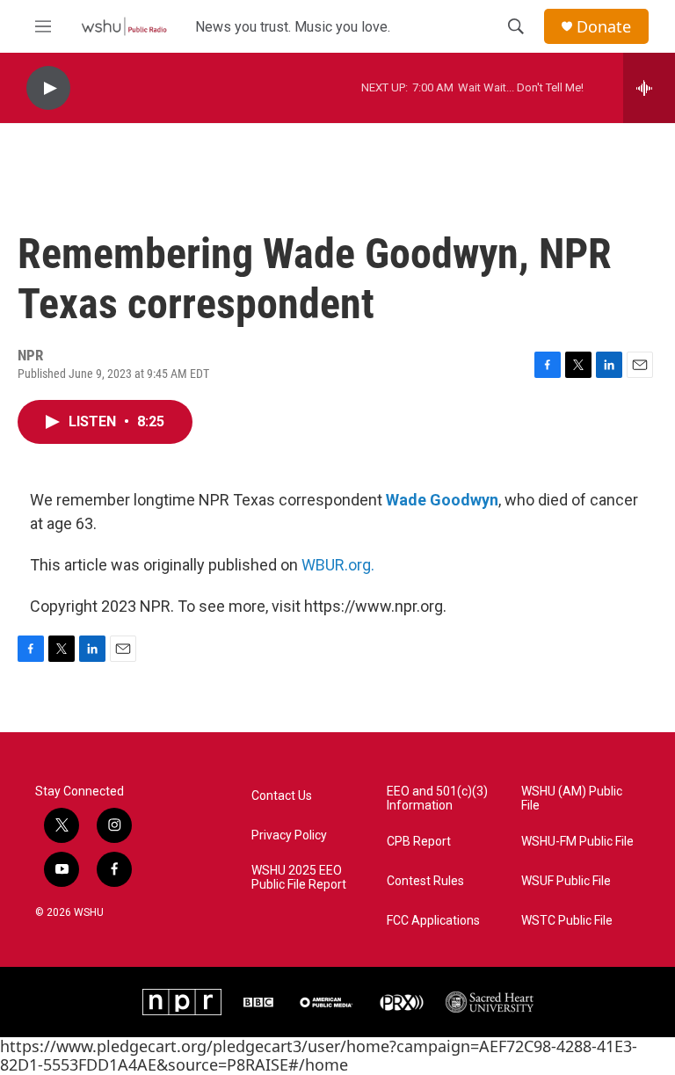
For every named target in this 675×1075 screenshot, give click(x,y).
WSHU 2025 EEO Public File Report (298, 877)
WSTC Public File (567, 920)
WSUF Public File (566, 881)
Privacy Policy (289, 835)
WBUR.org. (337, 565)
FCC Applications (433, 920)
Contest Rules (425, 881)
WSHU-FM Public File (577, 841)
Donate (604, 27)
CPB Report (419, 841)
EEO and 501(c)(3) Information (437, 798)
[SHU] (489, 1002)
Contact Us (281, 796)
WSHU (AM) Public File (571, 798)
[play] (48, 88)
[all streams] (649, 88)
